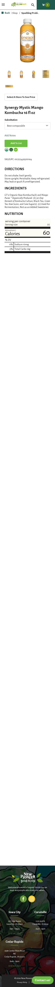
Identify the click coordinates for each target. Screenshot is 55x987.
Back (7, 13)
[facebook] (23, 899)
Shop (15, 13)
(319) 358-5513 (40, 933)
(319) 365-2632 (14, 966)
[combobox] (27, 125)
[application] (42, 981)
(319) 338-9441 (14, 933)
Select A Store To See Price (21, 97)
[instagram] (31, 899)
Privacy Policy (22, 982)
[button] (9, 74)
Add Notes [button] (10, 135)
